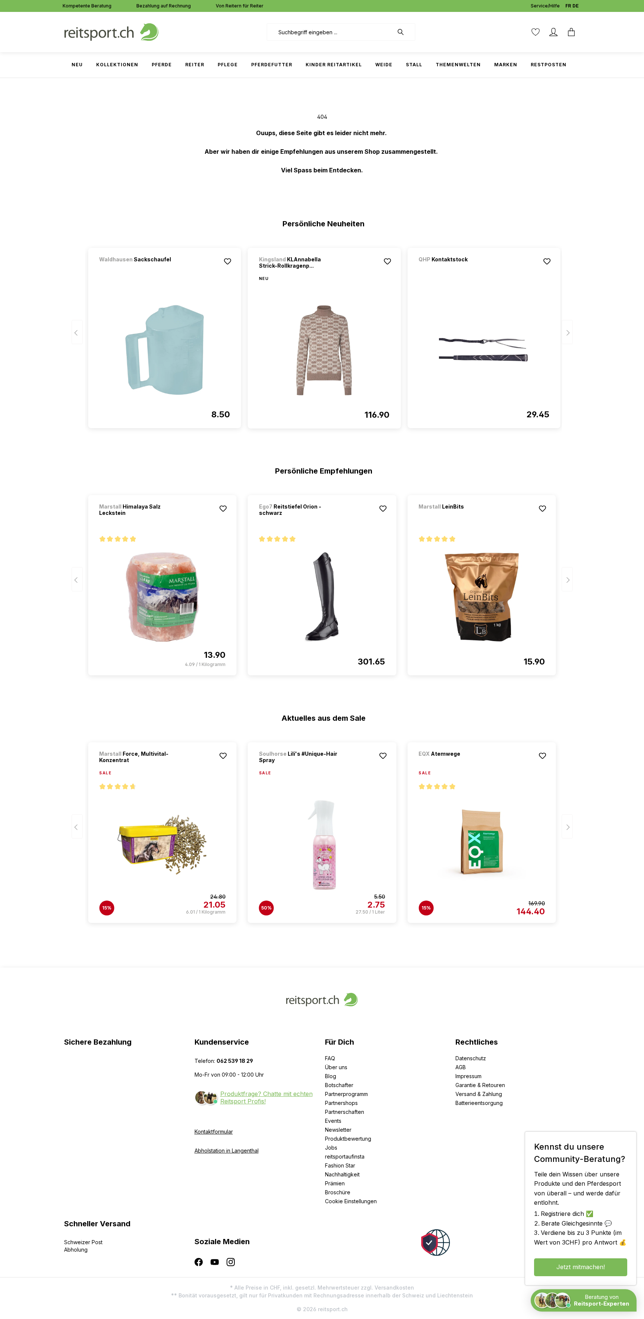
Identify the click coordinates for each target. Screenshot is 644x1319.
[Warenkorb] (571, 32)
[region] (322, 334)
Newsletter (338, 1130)
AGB (460, 1067)
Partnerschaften (344, 1112)
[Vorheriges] (77, 332)
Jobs (331, 1147)
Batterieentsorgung (479, 1103)
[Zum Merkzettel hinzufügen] (227, 261)
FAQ (330, 1058)
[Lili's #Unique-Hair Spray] (322, 844)
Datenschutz (470, 1058)
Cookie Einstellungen (351, 1201)
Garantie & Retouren (480, 1085)
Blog (330, 1076)
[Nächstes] (567, 332)
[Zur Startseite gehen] (111, 31)
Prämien (335, 1183)
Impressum (468, 1076)
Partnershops (341, 1103)
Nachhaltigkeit (342, 1174)
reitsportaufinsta (344, 1156)
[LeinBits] (458, 516)
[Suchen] (404, 32)
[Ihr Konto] (553, 32)
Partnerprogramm (346, 1094)
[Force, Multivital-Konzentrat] (162, 844)
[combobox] (330, 32)
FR (568, 6)
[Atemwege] (458, 763)
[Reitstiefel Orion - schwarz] (322, 597)
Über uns (336, 1067)
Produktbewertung (348, 1138)
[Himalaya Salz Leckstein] (162, 597)
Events (333, 1121)
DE (575, 6)
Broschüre (337, 1192)
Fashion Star (340, 1165)
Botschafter (339, 1085)
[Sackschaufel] (138, 269)
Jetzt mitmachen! (580, 1267)
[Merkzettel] (535, 32)
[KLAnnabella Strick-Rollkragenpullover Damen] (324, 350)
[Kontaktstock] (458, 269)
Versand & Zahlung (478, 1094)
